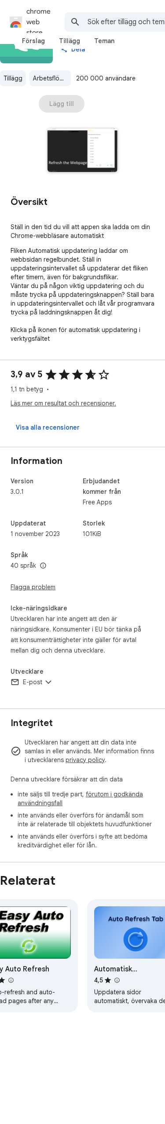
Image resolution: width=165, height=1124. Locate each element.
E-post (32, 682)
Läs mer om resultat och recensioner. (63, 403)
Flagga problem (33, 587)
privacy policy (85, 760)
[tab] (33, 41)
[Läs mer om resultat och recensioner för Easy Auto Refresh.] (10, 980)
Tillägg (13, 78)
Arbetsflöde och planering (52, 78)
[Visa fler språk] (43, 566)
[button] (82, 151)
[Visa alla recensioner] (48, 427)
